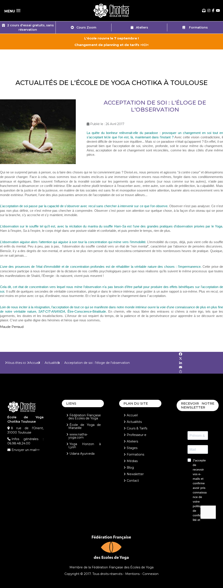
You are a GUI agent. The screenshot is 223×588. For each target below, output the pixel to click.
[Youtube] (218, 10)
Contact (133, 481)
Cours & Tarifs (137, 428)
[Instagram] (208, 10)
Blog (130, 467)
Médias (132, 461)
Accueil (132, 415)
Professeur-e (136, 435)
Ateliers (140, 27)
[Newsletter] (204, 10)
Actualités (134, 422)
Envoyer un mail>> (26, 450)
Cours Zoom (85, 27)
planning (112, 45)
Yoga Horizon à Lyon (84, 445)
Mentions (132, 574)
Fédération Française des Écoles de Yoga (84, 416)
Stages (132, 448)
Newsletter (135, 474)
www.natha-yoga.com (78, 435)
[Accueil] (111, 10)
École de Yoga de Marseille (84, 426)
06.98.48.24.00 (18, 443)
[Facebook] (213, 10)
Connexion (150, 574)
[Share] (200, 371)
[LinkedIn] (200, 363)
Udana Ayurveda (82, 454)
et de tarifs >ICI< (134, 45)
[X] (200, 358)
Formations (197, 27)
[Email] (200, 367)
